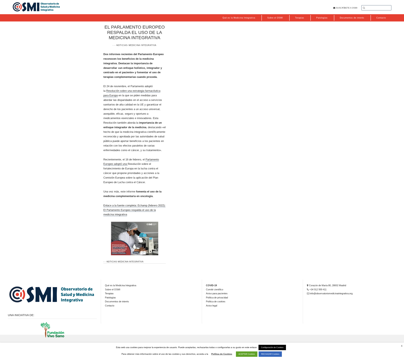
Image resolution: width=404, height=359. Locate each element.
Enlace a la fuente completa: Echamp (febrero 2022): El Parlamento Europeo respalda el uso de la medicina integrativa (134, 210)
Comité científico (214, 289)
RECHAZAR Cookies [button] (270, 354)
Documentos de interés (117, 301)
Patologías (110, 297)
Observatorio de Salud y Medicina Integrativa (36, 6)
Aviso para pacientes (217, 293)
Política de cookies (215, 301)
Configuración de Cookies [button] (272, 347)
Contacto (109, 305)
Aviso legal (211, 305)
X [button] (401, 346)
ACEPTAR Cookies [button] (246, 354)
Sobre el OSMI (112, 289)
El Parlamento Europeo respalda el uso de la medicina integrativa (134, 32)
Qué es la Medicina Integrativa (120, 285)
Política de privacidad (217, 297)
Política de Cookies (221, 354)
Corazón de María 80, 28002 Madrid (327, 285)
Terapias (109, 293)
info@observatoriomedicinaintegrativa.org (331, 293)
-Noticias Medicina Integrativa (136, 45)
